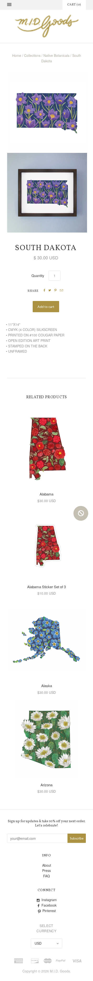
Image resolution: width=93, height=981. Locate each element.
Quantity (37, 275)
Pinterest (49, 910)
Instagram (49, 899)
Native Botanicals (56, 55)
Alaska (46, 685)
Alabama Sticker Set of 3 (46, 586)
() (74, 5)
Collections (32, 55)
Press (46, 870)
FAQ (46, 876)
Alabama (46, 493)
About (46, 865)
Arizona (46, 784)
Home (16, 55)
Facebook (49, 905)
